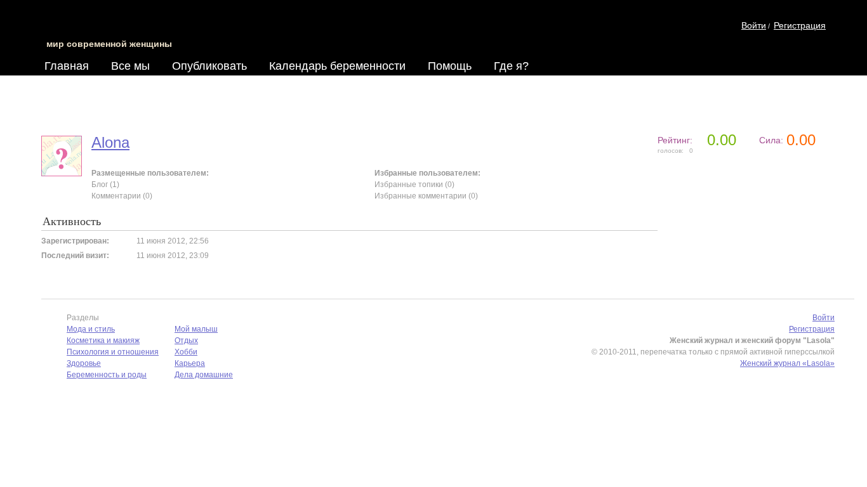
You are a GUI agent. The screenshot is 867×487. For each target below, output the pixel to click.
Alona (110, 142)
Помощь (450, 66)
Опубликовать (209, 66)
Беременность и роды (107, 374)
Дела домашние (204, 374)
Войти (753, 25)
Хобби (186, 351)
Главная (66, 66)
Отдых (186, 340)
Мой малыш (196, 329)
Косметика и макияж (103, 340)
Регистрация (800, 25)
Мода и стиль (91, 329)
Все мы (130, 66)
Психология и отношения (113, 351)
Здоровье (84, 363)
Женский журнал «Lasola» (787, 363)
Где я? (511, 66)
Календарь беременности (337, 66)
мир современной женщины (109, 44)
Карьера (190, 363)
